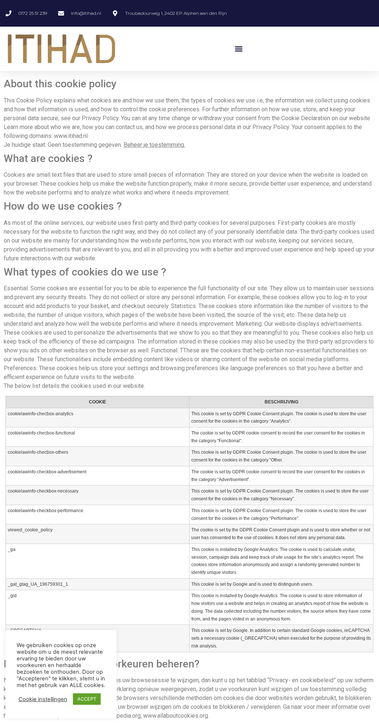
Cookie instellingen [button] (43, 699)
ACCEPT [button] (86, 699)
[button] (238, 49)
